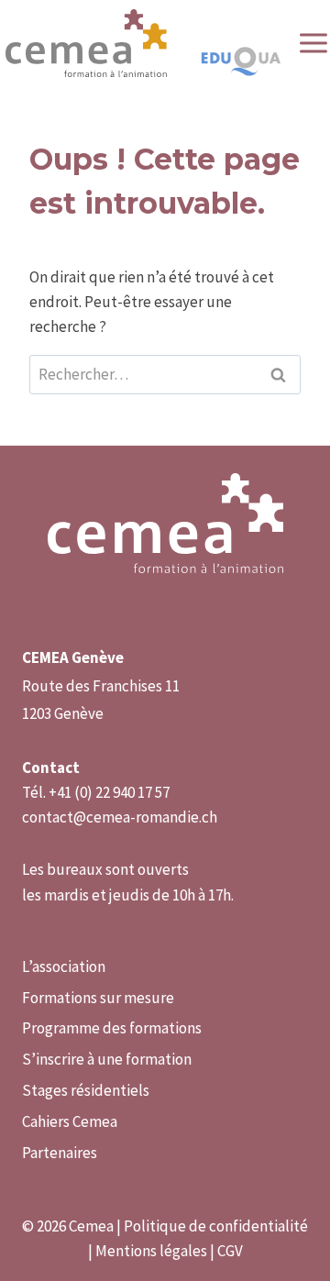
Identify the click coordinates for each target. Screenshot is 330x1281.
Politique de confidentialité (216, 1226)
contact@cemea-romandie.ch (119, 817)
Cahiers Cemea (69, 1121)
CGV (230, 1251)
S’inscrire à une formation (107, 1059)
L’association (63, 966)
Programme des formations (112, 1028)
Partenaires (59, 1153)
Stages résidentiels (85, 1090)
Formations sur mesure (98, 998)
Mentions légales (151, 1251)
